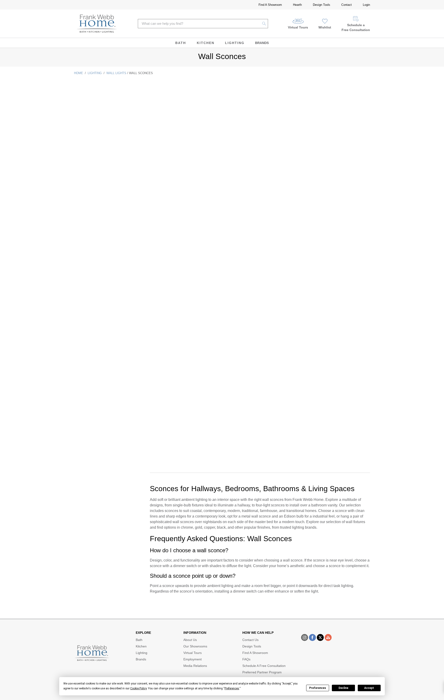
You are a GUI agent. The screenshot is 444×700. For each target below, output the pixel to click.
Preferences (317, 688)
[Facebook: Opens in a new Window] (312, 637)
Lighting (234, 43)
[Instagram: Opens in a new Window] (304, 637)
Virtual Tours (298, 27)
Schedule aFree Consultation (356, 27)
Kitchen (205, 43)
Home (78, 73)
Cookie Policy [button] (138, 688)
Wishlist (324, 27)
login (366, 4)
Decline (343, 688)
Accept (369, 688)
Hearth (297, 4)
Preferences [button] (232, 688)
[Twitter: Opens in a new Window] (320, 637)
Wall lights (116, 73)
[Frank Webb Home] (97, 23)
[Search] (264, 23)
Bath (180, 43)
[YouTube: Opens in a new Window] (328, 637)
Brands (262, 43)
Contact (346, 4)
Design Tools (321, 4)
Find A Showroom (270, 4)
